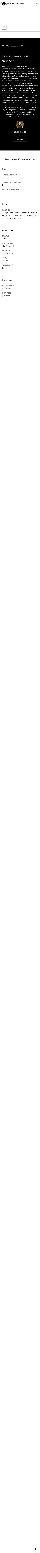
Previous (5, 35)
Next (12, 35)
